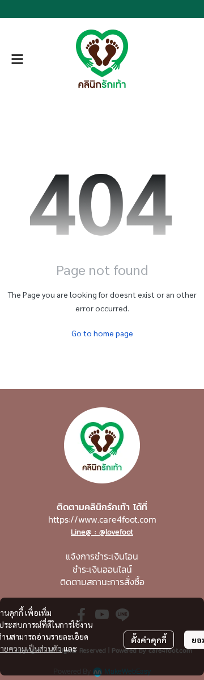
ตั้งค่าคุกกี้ (149, 640)
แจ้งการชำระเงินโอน (102, 556)
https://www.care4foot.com (102, 519)
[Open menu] (17, 59)
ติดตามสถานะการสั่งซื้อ (102, 582)
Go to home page (102, 333)
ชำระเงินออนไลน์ (102, 569)
